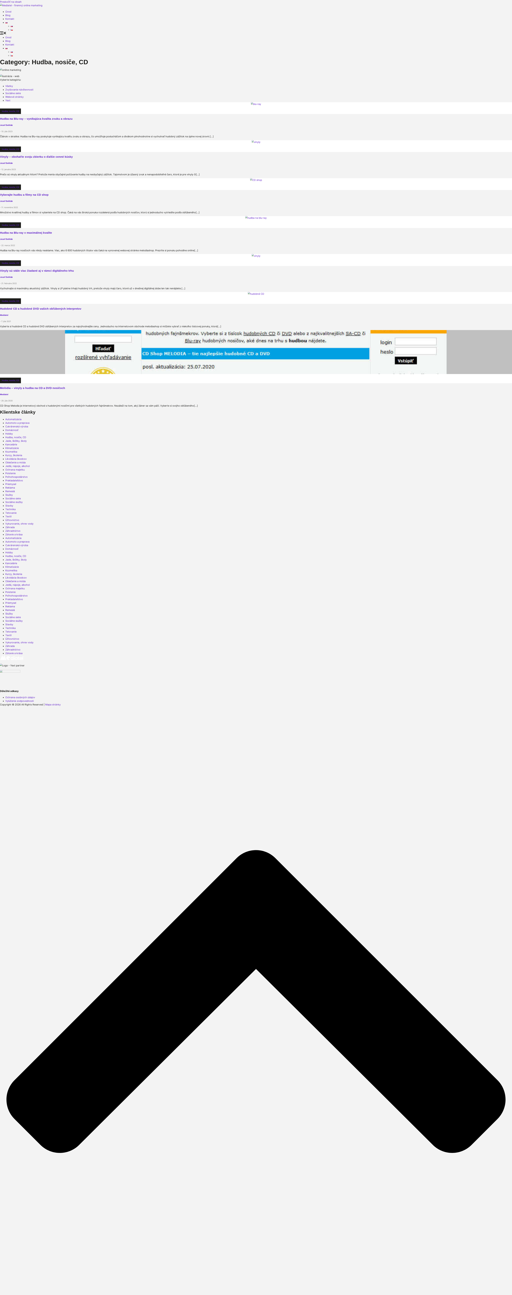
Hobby (9, 433)
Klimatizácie (12, 448)
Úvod (8, 11)
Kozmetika (11, 451)
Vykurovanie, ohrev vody (19, 523)
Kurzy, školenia (13, 455)
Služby (9, 494)
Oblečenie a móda (15, 462)
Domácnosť (11, 430)
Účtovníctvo (12, 520)
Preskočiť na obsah (11, 1)
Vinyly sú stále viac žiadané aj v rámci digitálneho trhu (37, 270)
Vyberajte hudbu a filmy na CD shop (24, 194)
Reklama (10, 487)
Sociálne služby (14, 502)
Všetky (9, 86)
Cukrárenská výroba (16, 426)
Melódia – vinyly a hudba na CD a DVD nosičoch (32, 387)
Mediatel (4, 315)
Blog (7, 15)
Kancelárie (11, 444)
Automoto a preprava (17, 422)
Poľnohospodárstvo (16, 476)
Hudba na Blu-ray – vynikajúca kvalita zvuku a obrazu (36, 118)
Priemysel (10, 484)
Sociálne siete (13, 93)
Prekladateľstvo (14, 480)
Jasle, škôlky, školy (16, 440)
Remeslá (10, 491)
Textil (8, 516)
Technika (10, 509)
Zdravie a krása (14, 534)
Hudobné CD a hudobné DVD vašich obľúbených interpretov (40, 308)
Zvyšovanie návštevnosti (19, 89)
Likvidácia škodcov (16, 458)
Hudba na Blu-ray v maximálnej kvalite (26, 232)
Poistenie (10, 473)
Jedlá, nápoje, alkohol (17, 466)
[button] (256, 33)
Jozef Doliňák (6, 125)
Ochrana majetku (15, 469)
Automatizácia (13, 419)
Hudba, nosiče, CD (10, 111)
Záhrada (10, 527)
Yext (7, 100)
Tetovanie (11, 512)
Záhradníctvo (12, 530)
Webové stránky (14, 96)
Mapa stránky (53, 704)
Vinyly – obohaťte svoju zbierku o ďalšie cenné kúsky (36, 156)
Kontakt (9, 18)
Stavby (9, 505)
